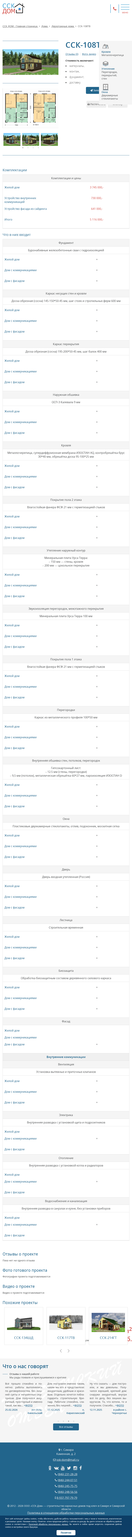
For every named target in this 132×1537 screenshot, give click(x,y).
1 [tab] (23, 147)
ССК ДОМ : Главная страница (20, 26)
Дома (44, 26)
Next (68, 1350)
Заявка (97, 90)
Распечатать (97, 104)
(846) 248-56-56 (67, 1492)
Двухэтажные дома (63, 26)
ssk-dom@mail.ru (68, 1460)
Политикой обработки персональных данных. (49, 1524)
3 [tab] (33, 147)
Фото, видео (89, 54)
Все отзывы (66, 1426)
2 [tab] (28, 147)
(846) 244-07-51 (67, 1480)
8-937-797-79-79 (67, 1498)
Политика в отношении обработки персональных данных (66, 1513)
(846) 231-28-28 (67, 1474)
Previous (60, 1350)
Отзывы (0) (71, 54)
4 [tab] (38, 147)
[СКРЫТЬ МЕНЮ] (125, 7)
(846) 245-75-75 (67, 1486)
